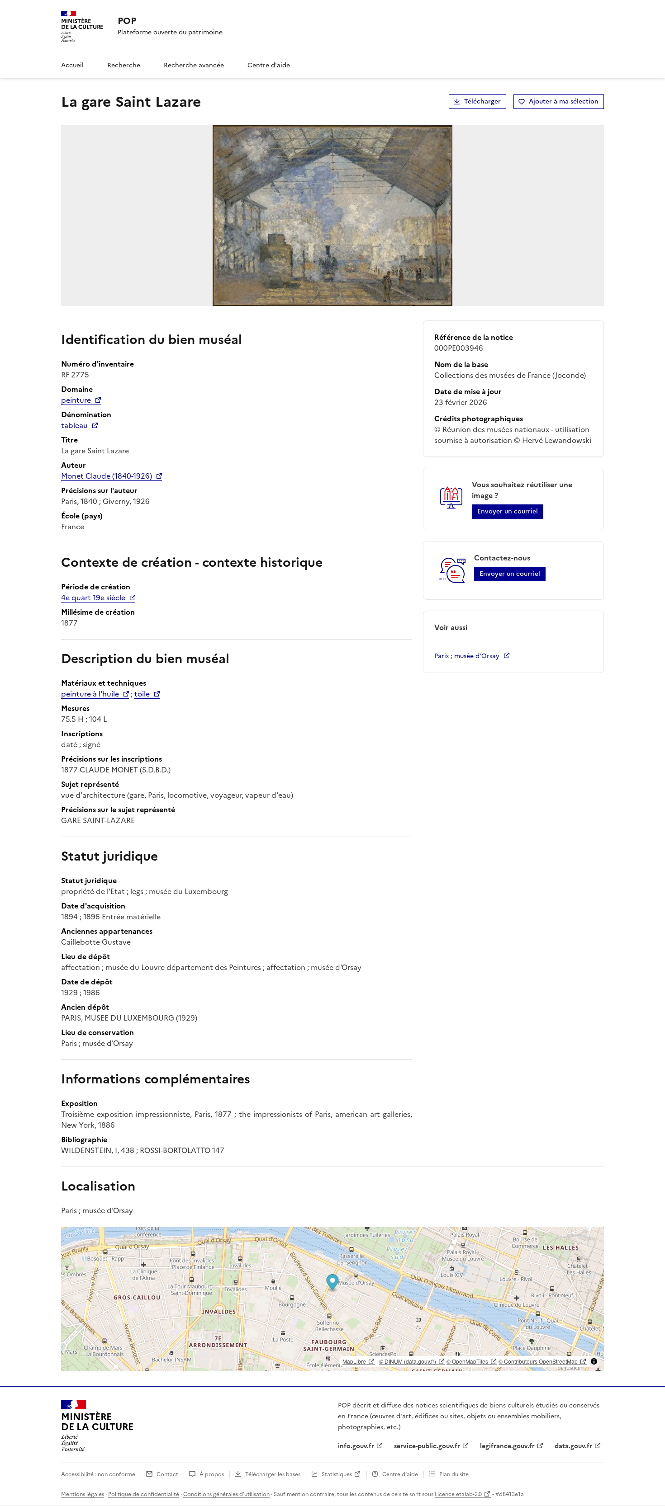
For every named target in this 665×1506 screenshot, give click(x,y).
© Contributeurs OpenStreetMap (538, 1361)
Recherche (123, 65)
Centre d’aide (400, 1474)
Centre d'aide (268, 65)
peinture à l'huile (90, 693)
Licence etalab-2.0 (458, 1494)
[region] (332, 1299)
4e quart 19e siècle (93, 597)
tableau (74, 425)
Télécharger (482, 101)
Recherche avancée (194, 65)
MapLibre (354, 1361)
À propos (212, 1474)
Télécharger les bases (272, 1474)
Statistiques (337, 1474)
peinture (76, 400)
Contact (167, 1474)
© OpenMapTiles (467, 1361)
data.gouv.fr (573, 1446)
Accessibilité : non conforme (98, 1474)
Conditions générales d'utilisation (226, 1494)
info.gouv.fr (356, 1446)
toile (142, 693)
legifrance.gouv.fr (507, 1446)
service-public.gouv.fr (427, 1446)
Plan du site (454, 1474)
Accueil (72, 65)
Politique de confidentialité (143, 1494)
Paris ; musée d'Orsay (466, 656)
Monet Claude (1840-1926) (106, 476)
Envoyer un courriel (507, 511)
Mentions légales (82, 1494)
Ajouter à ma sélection (563, 101)
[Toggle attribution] (594, 1361)
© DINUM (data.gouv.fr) (407, 1361)
